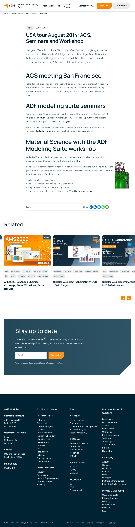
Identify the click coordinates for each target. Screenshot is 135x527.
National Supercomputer (48, 478)
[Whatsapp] (103, 207)
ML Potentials (10, 440)
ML (6, 276)
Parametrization (77, 490)
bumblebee (15, 271)
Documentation (109, 422)
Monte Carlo (75, 446)
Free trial (104, 5)
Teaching (41, 484)
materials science (40, 271)
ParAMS (73, 466)
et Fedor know (43, 131)
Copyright (112, 523)
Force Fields (9, 443)
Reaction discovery (78, 432)
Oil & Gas (41, 445)
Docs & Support (67, 5)
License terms (108, 504)
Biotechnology (43, 423)
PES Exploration (77, 449)
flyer (42, 117)
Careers (106, 465)
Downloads (107, 419)
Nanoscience (43, 442)
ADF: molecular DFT (13, 420)
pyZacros (74, 473)
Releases (21, 276)
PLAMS (73, 469)
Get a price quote (110, 495)
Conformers (75, 423)
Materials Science (45, 439)
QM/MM (73, 456)
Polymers (41, 455)
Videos (105, 425)
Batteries (41, 420)
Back (28, 207)
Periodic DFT (10, 423)
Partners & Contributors (113, 480)
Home (6, 13)
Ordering (106, 501)
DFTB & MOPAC (11, 426)
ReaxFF (7, 437)
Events (105, 471)
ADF (6, 271)
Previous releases (110, 435)
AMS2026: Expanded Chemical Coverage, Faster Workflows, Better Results (24, 285)
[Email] (107, 207)
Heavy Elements (44, 432)
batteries (57, 271)
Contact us (121, 5)
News (104, 474)
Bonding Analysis (45, 426)
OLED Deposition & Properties (83, 426)
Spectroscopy (43, 461)
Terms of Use (100, 523)
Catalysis (41, 429)
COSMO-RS (27, 271)
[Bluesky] (99, 207)
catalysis (67, 271)
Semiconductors (44, 458)
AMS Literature (109, 444)
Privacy (70, 523)
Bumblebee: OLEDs (13, 457)
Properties (74, 452)
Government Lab (44, 475)
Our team (106, 477)
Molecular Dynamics (79, 443)
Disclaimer (80, 523)
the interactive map (83, 191)
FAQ (104, 510)
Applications (48, 5)
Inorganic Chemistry (46, 435)
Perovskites (42, 451)
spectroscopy (43, 276)
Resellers (106, 507)
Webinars (106, 438)
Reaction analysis (78, 429)
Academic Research (46, 481)
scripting (31, 276)
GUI (71, 483)
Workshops (107, 441)
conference (78, 271)
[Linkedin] (91, 207)
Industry (41, 471)
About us (106, 461)
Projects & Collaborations (114, 484)
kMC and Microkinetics (14, 453)
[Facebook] (95, 207)
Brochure (106, 447)
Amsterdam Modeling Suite (28, 5)
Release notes (108, 428)
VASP (72, 487)
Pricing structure (110, 498)
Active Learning (77, 420)
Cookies (90, 523)
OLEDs (13, 276)
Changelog (107, 431)
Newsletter (107, 451)
